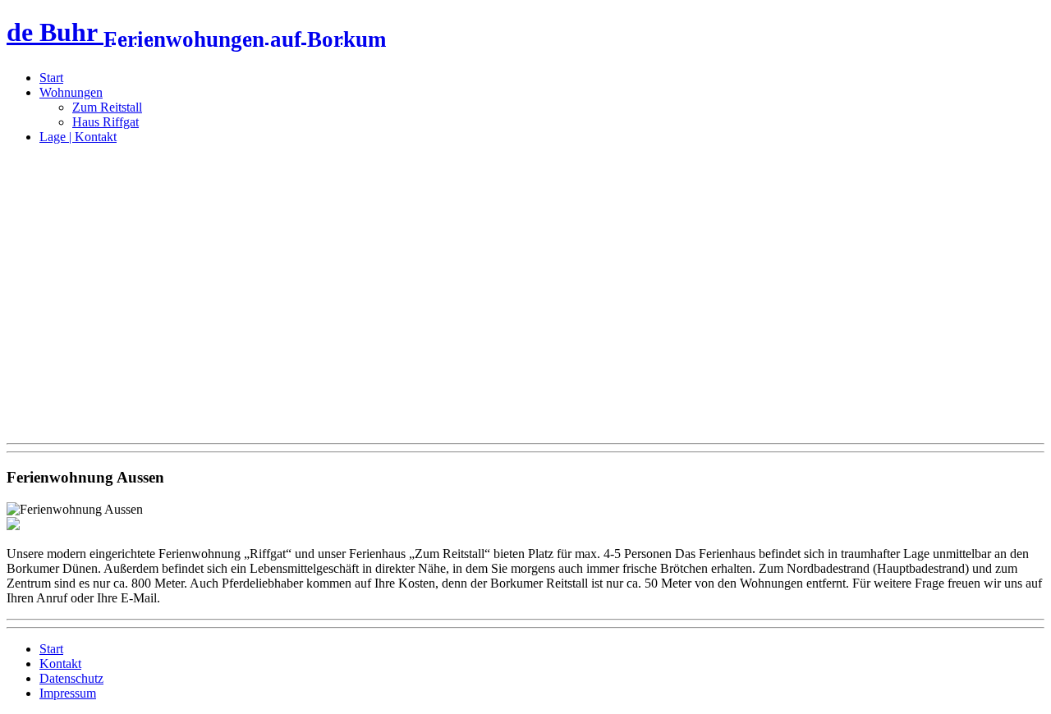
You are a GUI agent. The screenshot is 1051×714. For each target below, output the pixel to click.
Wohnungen (71, 92)
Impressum (67, 693)
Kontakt (60, 664)
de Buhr (196, 32)
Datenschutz (71, 678)
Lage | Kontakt (78, 137)
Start (51, 78)
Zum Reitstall (107, 107)
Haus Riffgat (105, 122)
